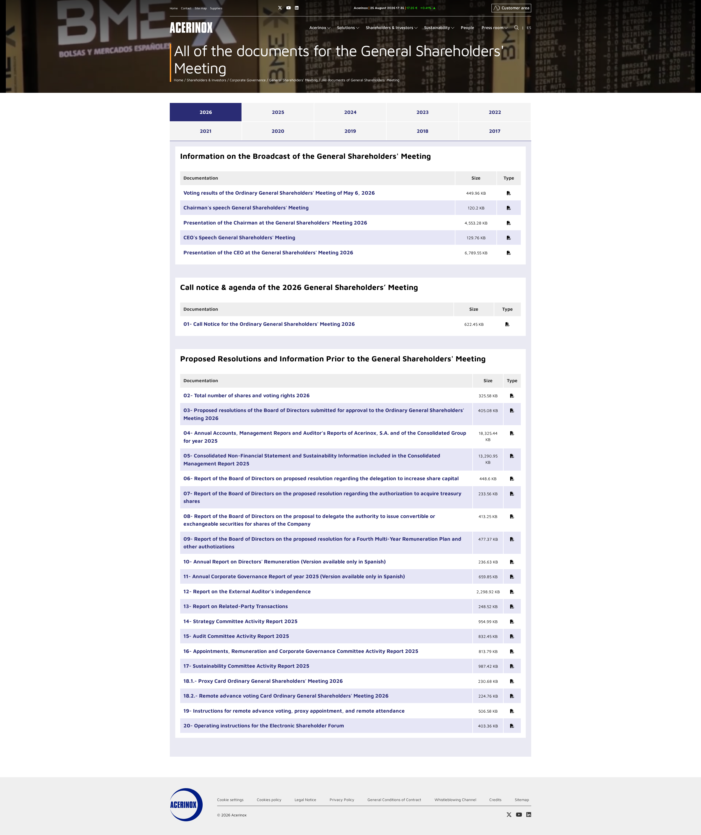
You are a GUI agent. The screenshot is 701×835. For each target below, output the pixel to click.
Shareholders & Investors (206, 80)
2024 (350, 112)
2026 (206, 112)
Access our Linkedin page (296, 8)
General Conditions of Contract (394, 799)
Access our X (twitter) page (280, 8)
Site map (201, 8)
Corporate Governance (247, 80)
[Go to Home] (191, 27)
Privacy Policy (342, 799)
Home (174, 8)
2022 (495, 112)
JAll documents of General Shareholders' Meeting (359, 80)
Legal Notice (305, 799)
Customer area (515, 7)
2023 (422, 112)
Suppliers (216, 8)
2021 (205, 131)
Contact (186, 8)
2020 (278, 131)
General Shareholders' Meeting (293, 80)
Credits (495, 799)
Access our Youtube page (288, 8)
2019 (350, 131)
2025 (278, 112)
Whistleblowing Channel (455, 799)
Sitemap (522, 799)
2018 (422, 131)
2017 (495, 131)
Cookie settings (230, 799)
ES (529, 27)
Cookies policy (269, 799)
